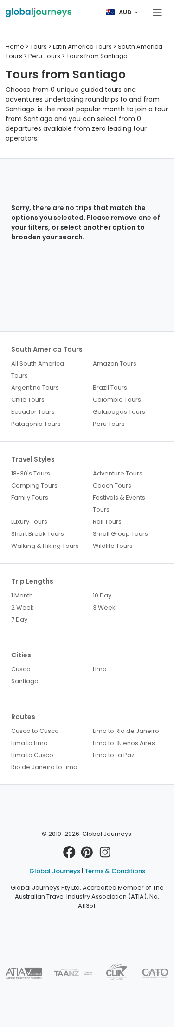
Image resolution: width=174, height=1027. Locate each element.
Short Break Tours (37, 533)
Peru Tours (109, 423)
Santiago (25, 681)
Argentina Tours (35, 387)
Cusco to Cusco (35, 730)
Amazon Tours (114, 363)
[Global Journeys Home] (38, 12)
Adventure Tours (117, 473)
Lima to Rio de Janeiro (126, 730)
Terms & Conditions (114, 871)
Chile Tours (28, 399)
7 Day (19, 619)
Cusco (21, 669)
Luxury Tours (29, 521)
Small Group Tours (120, 533)
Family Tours (29, 497)
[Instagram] (105, 854)
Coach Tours (112, 485)
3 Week (104, 607)
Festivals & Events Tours (119, 503)
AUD (125, 12)
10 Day (102, 595)
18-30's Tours (30, 473)
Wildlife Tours (113, 545)
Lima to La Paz (114, 755)
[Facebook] (69, 854)
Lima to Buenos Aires (124, 742)
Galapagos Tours (119, 411)
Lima (100, 669)
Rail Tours (107, 521)
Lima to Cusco (32, 755)
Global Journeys (54, 871)
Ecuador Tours (33, 411)
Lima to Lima (29, 742)
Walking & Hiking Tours (45, 545)
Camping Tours (34, 485)
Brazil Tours (110, 387)
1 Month (22, 595)
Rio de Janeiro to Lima (44, 767)
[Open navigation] (157, 12)
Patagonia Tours (36, 423)
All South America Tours (37, 369)
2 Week (22, 607)
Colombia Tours (117, 399)
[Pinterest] (87, 854)
